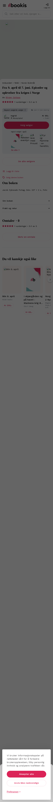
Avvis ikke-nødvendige (26, 783)
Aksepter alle (26, 774)
